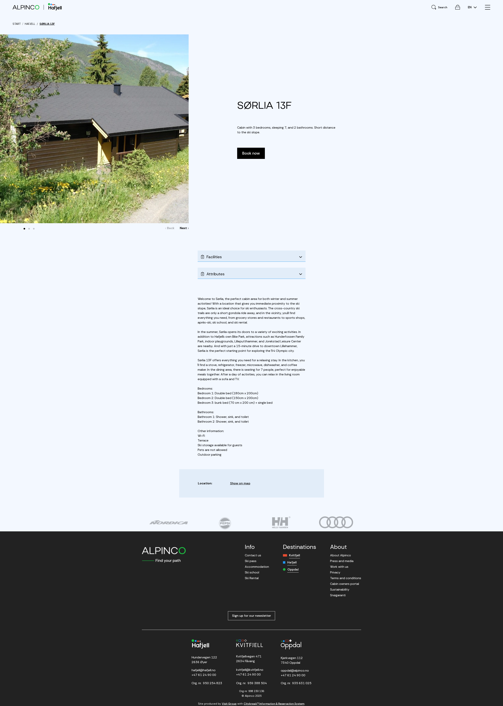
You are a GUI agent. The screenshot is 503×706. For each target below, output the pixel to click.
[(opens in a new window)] (168, 522)
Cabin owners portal (344, 584)
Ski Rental (252, 578)
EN (470, 7)
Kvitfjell (294, 555)
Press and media (341, 561)
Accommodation (257, 567)
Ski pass (250, 561)
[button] (24, 228)
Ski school (252, 572)
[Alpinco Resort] (26, 7)
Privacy (335, 572)
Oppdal (293, 569)
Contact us (253, 555)
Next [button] (183, 228)
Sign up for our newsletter (251, 616)
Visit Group (229, 703)
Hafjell (292, 562)
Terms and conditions (345, 578)
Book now (251, 153)
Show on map (240, 483)
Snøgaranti (338, 595)
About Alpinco (340, 555)
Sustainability (339, 589)
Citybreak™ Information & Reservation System (274, 703)
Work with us (339, 567)
